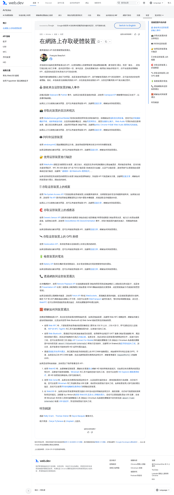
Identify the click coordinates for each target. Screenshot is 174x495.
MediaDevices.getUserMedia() (57, 118)
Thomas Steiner (62, 416)
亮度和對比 (91, 121)
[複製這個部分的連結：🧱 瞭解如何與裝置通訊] (71, 309)
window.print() (50, 144)
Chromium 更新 (136, 468)
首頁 (41, 34)
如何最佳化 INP (111, 15)
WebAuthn (48, 164)
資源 (34, 3)
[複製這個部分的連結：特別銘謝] (53, 408)
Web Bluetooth (55, 333)
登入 (169, 3)
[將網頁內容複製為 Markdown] (106, 42)
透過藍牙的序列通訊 (56, 351)
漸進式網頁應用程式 (74, 15)
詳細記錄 (82, 337)
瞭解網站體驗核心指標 (44, 15)
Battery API (49, 264)
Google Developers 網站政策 (126, 442)
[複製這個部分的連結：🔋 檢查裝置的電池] (65, 256)
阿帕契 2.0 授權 (100, 442)
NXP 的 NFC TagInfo (56, 329)
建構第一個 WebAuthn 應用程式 (75, 171)
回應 (138, 15)
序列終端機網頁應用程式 (71, 386)
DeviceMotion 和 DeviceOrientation (80, 221)
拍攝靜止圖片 (107, 121)
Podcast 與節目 (136, 475)
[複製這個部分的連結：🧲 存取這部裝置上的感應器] (77, 210)
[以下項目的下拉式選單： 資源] (39, 2)
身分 (60, 15)
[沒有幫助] (139, 34)
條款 (36, 490)
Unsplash (70, 421)
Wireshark (75, 372)
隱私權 (42, 490)
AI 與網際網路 (8, 15)
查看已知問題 (114, 468)
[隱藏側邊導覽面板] (28, 490)
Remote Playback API (66, 284)
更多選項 (158, 15)
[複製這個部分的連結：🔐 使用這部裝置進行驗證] (74, 157)
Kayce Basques (78, 416)
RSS (153, 479)
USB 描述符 (64, 401)
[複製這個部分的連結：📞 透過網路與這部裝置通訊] (77, 276)
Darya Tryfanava (56, 421)
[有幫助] (135, 34)
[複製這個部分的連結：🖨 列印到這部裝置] (65, 137)
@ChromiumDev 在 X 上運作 (161, 465)
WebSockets (91, 296)
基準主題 (61, 3)
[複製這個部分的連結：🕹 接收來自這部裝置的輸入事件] (82, 87)
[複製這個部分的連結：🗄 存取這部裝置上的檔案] (72, 187)
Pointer (64, 95)
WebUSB (50, 391)
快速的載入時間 (24, 15)
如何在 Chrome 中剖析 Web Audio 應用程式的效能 (115, 125)
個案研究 (97, 3)
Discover (48, 3)
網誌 (87, 3)
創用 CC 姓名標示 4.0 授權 (73, 442)
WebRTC (43, 302)
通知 (98, 15)
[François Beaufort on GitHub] (51, 60)
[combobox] (128, 3)
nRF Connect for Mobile (82, 340)
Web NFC (53, 325)
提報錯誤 (112, 464)
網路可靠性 (127, 15)
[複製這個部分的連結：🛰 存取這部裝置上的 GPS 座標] (80, 236)
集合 (90, 368)
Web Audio (120, 121)
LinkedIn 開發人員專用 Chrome (160, 475)
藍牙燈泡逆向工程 (128, 343)
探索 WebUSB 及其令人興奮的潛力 (90, 395)
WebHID (52, 368)
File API (52, 198)
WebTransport (95, 299)
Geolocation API (51, 244)
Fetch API (76, 296)
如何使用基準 (75, 3)
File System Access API (54, 194)
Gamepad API (110, 95)
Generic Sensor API (52, 217)
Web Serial (53, 380)
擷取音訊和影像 (116, 118)
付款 (89, 15)
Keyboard (53, 95)
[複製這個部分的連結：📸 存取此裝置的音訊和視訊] (77, 110)
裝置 (147, 15)
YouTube (155, 470)
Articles (7, 10)
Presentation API (49, 287)
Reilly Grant (49, 416)
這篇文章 (98, 103)
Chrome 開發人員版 (138, 464)
